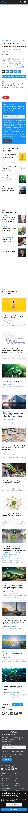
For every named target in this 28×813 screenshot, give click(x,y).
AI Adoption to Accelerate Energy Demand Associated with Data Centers (13, 688)
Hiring (3, 347)
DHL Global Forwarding (12, 626)
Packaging (5, 314)
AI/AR (3, 684)
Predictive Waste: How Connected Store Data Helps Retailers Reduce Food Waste (13, 447)
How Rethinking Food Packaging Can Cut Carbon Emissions (9, 155)
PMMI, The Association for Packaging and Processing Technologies (11, 554)
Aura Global (8, 320)
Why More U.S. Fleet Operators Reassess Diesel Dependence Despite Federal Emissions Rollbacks (14, 587)
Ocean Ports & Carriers (9, 618)
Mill (6, 485)
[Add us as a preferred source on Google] (19, 71)
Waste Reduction (7, 479)
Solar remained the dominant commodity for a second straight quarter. (14, 422)
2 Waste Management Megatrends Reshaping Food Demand (13, 481)
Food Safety (5, 215)
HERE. (22, 67)
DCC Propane (9, 591)
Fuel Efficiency (6, 583)
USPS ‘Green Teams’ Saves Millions (8, 241)
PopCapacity (9, 419)
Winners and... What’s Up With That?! (9, 229)
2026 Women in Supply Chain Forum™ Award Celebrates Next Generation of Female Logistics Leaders (9, 166)
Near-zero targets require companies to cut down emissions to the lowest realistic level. (14, 388)
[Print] (3, 71)
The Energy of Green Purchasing (9, 252)
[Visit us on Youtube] (20, 713)
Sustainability (7, 40)
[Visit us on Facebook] (3, 713)
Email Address (7, 113)
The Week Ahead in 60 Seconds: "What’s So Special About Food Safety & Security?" (8, 219)
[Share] (7, 71)
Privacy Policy (18, 138)
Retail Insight (9, 452)
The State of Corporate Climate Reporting (12, 654)
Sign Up (7, 141)
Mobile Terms (6, 138)
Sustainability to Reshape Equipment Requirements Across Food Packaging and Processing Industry (14, 548)
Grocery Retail (6, 444)
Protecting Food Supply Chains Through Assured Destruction (12, 514)
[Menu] (24, 1)
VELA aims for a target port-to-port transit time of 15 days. (12, 629)
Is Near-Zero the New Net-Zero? (9, 176)
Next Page (17, 704)
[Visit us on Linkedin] (11, 713)
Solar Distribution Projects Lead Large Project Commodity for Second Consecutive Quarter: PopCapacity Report (9, 188)
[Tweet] (15, 71)
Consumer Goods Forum (12, 692)
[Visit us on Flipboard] (16, 713)
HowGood (8, 384)
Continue (14, 809)
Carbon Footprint (19, 40)
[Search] (20, 1)
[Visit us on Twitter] (7, 713)
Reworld (7, 518)
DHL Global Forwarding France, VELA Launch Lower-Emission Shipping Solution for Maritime (14, 622)
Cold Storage (6, 411)
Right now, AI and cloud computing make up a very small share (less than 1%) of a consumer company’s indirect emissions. (14, 696)
